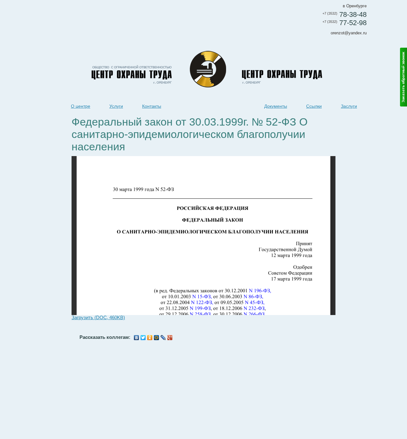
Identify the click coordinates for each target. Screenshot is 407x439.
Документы (275, 106)
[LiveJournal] (163, 337)
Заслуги (349, 106)
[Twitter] (143, 337)
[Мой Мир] (156, 337)
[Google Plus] (170, 337)
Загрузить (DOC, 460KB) (98, 317)
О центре (80, 106)
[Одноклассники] (150, 337)
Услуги (116, 106)
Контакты (151, 106)
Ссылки (314, 106)
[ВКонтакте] (136, 337)
